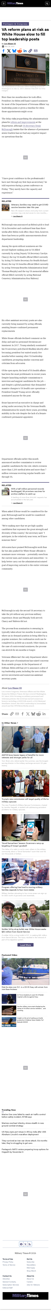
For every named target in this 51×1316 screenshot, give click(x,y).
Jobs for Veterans (33, 1284)
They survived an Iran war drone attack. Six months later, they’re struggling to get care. (24, 1142)
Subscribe (30, 1262)
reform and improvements (23, 122)
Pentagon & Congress (15, 23)
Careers (30, 1281)
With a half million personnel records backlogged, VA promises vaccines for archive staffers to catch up (28, 491)
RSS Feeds (31, 1267)
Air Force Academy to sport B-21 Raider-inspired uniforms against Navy (30, 996)
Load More (25, 944)
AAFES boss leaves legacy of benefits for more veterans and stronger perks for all (23, 756)
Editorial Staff (8, 1287)
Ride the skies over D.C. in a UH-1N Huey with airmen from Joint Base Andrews (25, 988)
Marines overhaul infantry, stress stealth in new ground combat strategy (23, 1124)
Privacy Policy (8, 1262)
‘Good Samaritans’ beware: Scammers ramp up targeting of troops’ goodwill (23, 844)
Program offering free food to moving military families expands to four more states (22, 888)
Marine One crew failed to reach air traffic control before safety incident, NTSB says (24, 1115)
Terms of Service (9, 1265)
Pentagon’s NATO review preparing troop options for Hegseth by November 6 (25, 1150)
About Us (30, 1278)
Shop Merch (31, 1270)
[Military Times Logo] (15, 3)
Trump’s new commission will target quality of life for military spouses (25, 800)
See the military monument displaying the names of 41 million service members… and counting (31, 1008)
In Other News (9, 723)
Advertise (6, 1278)
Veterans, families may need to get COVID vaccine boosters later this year (29, 206)
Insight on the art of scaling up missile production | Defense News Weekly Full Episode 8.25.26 (30, 1020)
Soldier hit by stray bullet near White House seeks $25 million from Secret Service (24, 930)
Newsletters (31, 1265)
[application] (25, 971)
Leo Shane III (10, 44)
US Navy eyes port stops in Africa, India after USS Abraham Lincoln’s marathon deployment (24, 1133)
